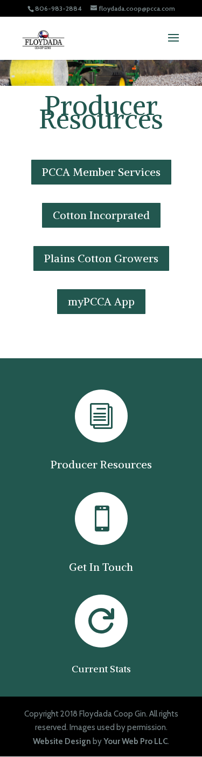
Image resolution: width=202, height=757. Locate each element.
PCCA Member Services (101, 172)
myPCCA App (101, 301)
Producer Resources (101, 464)
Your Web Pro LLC (135, 741)
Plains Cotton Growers (101, 258)
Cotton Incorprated (101, 215)
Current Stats (101, 669)
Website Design (62, 741)
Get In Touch (101, 567)
